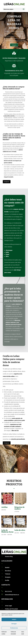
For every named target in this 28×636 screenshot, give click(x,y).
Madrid (7, 567)
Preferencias (14, 628)
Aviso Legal (22, 632)
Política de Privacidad (11, 609)
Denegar (14, 623)
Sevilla (7, 580)
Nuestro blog (9, 556)
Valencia (7, 574)
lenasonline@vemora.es (12, 594)
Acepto (14, 619)
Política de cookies (4, 632)
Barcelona (8, 570)
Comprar (14, 45)
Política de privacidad (13, 632)
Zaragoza (7, 577)
